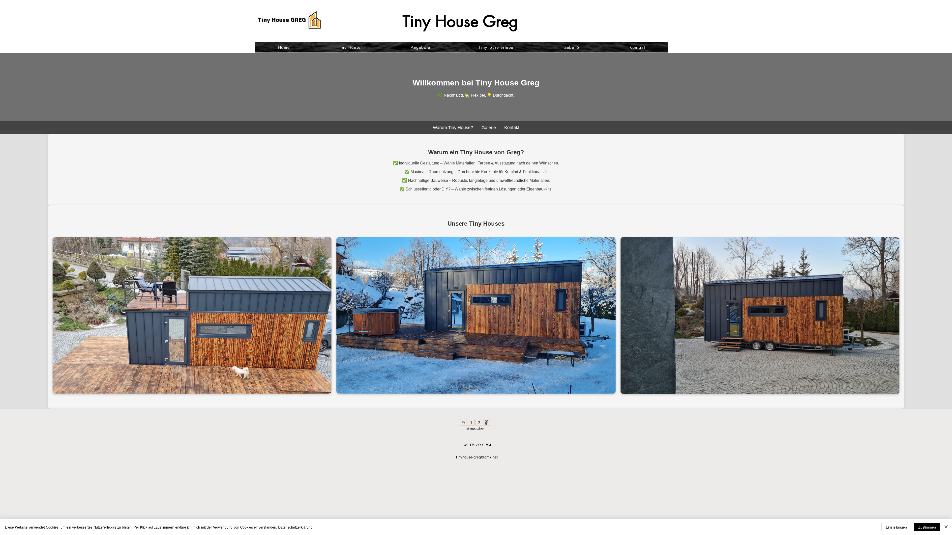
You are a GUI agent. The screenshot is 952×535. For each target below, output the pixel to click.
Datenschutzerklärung (295, 527)
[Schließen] (946, 527)
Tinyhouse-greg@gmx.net (476, 457)
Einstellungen (896, 527)
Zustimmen (927, 527)
